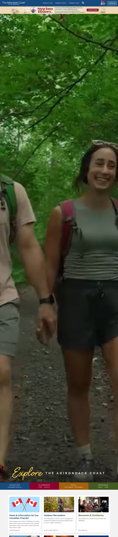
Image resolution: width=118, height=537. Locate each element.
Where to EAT (74, 3)
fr (112, 3)
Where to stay (60, 3)
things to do (47, 3)
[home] (13, 3)
